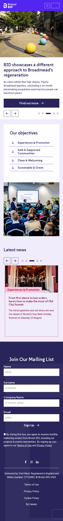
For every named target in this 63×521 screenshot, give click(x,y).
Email (7, 412)
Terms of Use (24, 445)
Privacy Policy (44, 445)
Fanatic (33, 504)
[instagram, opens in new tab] (31, 462)
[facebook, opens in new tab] (25, 462)
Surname (9, 382)
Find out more (29, 103)
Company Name (14, 397)
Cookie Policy (31, 498)
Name (7, 366)
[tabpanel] (31, 59)
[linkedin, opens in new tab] (37, 462)
